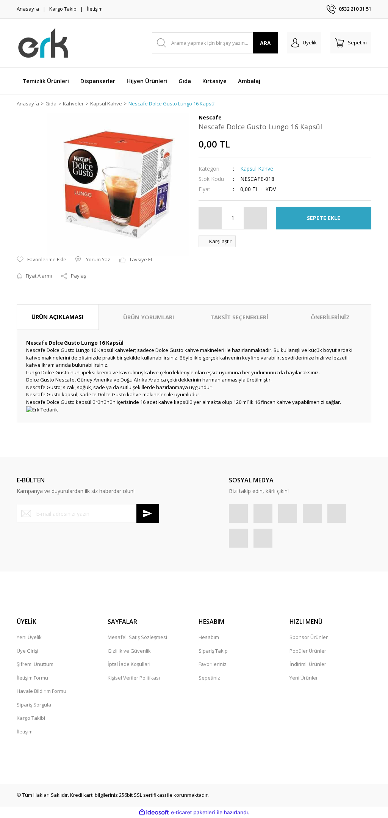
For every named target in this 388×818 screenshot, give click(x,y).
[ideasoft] (154, 812)
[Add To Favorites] (41, 260)
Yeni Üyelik (29, 637)
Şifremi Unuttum (35, 664)
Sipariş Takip (213, 650)
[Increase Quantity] (255, 218)
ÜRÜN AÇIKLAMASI (57, 316)
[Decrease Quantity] (210, 218)
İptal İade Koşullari (129, 664)
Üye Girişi (27, 650)
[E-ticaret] (193, 812)
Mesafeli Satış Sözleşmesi (137, 637)
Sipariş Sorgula (34, 704)
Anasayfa (28, 8)
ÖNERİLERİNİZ (330, 317)
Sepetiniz (209, 677)
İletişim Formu (32, 677)
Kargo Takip (63, 8)
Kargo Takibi (31, 717)
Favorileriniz (213, 664)
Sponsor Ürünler (308, 637)
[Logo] (43, 43)
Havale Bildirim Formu (41, 691)
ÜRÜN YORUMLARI (148, 317)
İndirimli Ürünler (307, 664)
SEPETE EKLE (323, 217)
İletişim (95, 8)
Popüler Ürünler (307, 650)
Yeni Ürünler (303, 677)
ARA (265, 43)
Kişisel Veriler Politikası (134, 677)
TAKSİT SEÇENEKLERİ (239, 317)
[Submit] (147, 513)
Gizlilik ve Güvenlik (129, 650)
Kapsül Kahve (256, 168)
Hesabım (209, 637)
